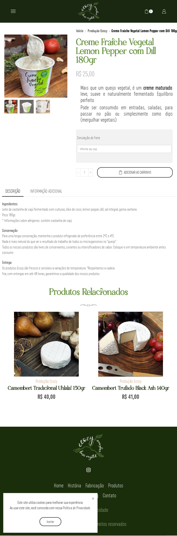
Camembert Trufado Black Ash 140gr (130, 388)
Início (79, 31)
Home (58, 485)
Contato (109, 495)
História (74, 485)
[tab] (13, 191)
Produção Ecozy (97, 31)
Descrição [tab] (12, 191)
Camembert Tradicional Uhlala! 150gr (46, 388)
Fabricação (94, 485)
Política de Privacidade (76, 508)
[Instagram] (88, 470)
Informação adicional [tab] (46, 191)
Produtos (115, 485)
